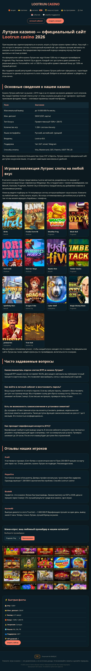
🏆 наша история (51, 10)
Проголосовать (27, 538)
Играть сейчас (13, 643)
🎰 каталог (36, 10)
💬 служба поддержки (51, 15)
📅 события (35, 15)
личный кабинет (36, 21)
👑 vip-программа (68, 10)
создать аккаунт (55, 21)
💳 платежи (22, 10)
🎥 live (80, 10)
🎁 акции (12, 10)
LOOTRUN (45, 4)
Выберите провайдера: (14, 533)
